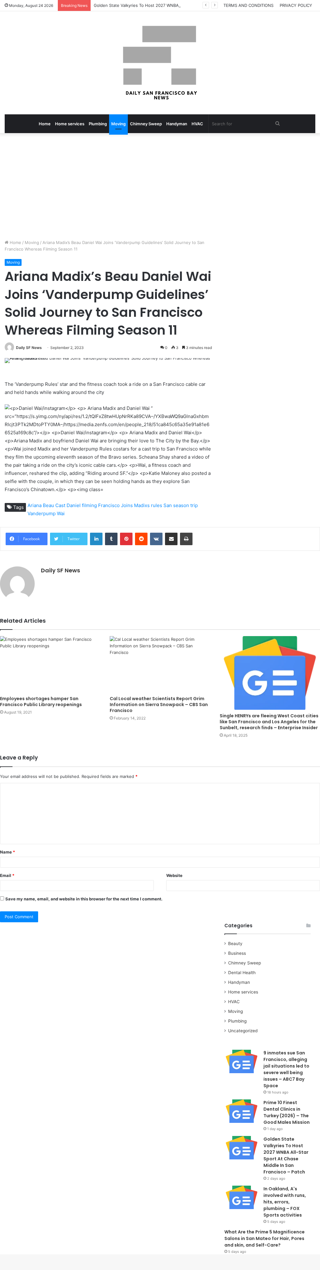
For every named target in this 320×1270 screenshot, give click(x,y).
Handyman (176, 123)
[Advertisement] (160, 186)
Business (237, 953)
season (181, 505)
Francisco (109, 505)
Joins (127, 505)
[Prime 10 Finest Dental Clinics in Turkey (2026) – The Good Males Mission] (241, 1111)
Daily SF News (29, 347)
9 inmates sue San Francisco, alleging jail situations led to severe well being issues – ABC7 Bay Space (286, 1069)
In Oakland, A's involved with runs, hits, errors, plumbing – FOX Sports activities (284, 1202)
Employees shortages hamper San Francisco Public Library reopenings (41, 701)
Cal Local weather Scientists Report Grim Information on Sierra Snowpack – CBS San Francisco (159, 704)
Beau (48, 505)
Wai (61, 513)
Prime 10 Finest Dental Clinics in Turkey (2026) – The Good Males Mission (286, 1112)
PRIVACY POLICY (296, 5)
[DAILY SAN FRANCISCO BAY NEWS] (160, 63)
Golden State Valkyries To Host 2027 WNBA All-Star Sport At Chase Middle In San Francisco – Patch (191, 5)
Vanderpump (42, 513)
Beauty (235, 943)
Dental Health (242, 972)
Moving (118, 123)
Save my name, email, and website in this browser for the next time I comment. (83, 898)
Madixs (142, 505)
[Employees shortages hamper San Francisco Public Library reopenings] (50, 664)
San (167, 505)
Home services (69, 123)
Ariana (35, 505)
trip (194, 505)
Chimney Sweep (146, 123)
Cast (60, 505)
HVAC (197, 123)
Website (174, 875)
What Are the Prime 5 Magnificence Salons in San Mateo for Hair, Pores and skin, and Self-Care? (264, 1238)
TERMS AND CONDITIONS (248, 5)
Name (7, 851)
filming (89, 505)
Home (45, 123)
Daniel (74, 505)
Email (7, 875)
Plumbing (98, 123)
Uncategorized (243, 1030)
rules (156, 505)
